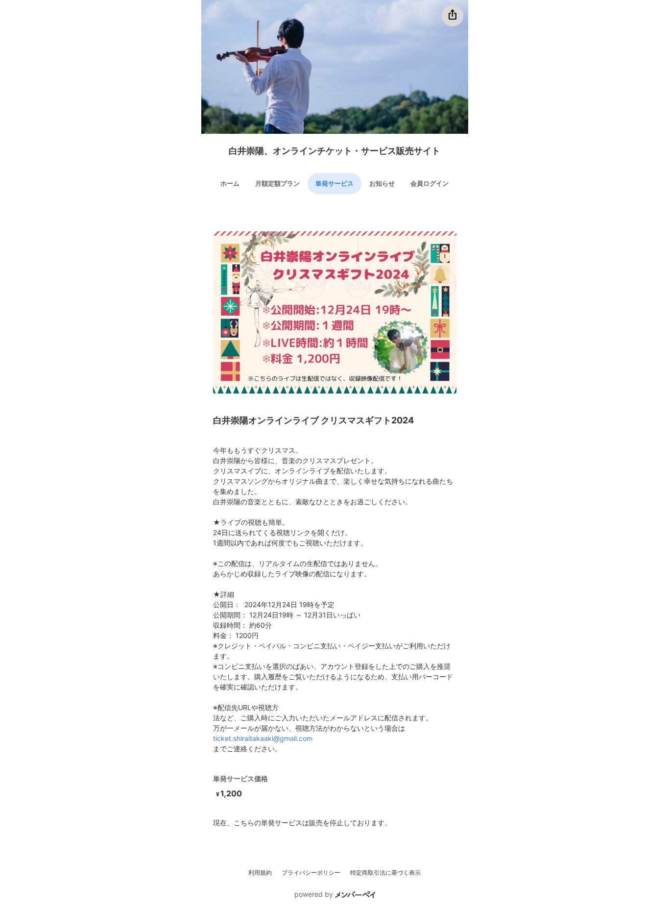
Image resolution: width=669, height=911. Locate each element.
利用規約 (260, 872)
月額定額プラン (277, 183)
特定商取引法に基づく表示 (385, 872)
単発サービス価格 (240, 778)
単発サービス (334, 183)
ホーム (229, 183)
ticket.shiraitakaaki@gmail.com (262, 738)
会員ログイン (429, 183)
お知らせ (382, 183)
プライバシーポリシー (311, 872)
